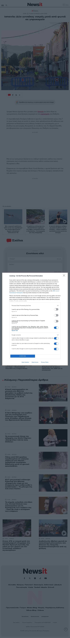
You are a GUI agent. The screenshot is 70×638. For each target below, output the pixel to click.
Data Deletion (25, 362)
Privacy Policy (44, 362)
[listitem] (35, 305)
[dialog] (35, 319)
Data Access (35, 362)
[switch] (56, 309)
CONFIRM (23, 356)
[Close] (64, 276)
